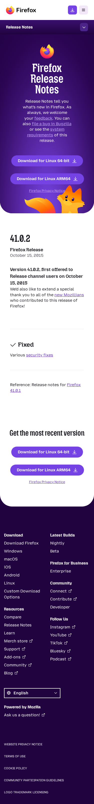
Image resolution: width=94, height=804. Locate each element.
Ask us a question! (22, 715)
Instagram (60, 627)
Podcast (58, 659)
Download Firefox (21, 543)
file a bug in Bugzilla (51, 123)
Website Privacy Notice (23, 744)
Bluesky (57, 651)
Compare (12, 617)
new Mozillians (69, 294)
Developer (60, 607)
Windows (13, 551)
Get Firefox (72, 9)
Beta (54, 551)
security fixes (39, 355)
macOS (11, 559)
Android (12, 575)
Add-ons (12, 657)
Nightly (57, 543)
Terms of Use (15, 756)
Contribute (61, 599)
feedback (43, 118)
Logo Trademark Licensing (26, 792)
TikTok (56, 643)
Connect (58, 591)
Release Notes (18, 625)
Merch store (16, 641)
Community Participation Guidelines (34, 780)
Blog (8, 673)
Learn (9, 633)
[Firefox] (21, 10)
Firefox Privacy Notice (47, 191)
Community (15, 665)
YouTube (58, 635)
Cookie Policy (15, 768)
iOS (7, 567)
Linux (9, 583)
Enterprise (60, 571)
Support (12, 649)
